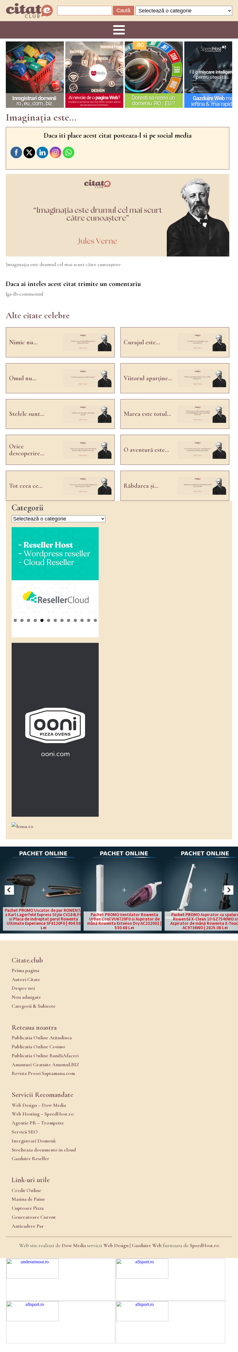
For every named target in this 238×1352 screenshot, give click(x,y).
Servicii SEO (25, 1132)
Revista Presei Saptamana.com (43, 1073)
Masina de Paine (28, 1199)
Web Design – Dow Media (39, 1105)
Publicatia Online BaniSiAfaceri (45, 1055)
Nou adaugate (26, 997)
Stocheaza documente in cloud (44, 1150)
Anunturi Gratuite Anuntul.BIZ (45, 1064)
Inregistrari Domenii (33, 1141)
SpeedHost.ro (204, 1245)
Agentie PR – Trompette (38, 1123)
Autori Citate (26, 979)
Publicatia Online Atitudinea (42, 1037)
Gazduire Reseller (30, 1158)
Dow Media (74, 1245)
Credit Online (26, 1190)
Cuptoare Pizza (28, 1208)
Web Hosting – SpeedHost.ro (43, 1114)
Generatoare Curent (34, 1217)
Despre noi (23, 988)
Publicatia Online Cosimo (38, 1046)
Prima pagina (25, 970)
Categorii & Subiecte (33, 1006)
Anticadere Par (28, 1226)
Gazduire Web (147, 1245)
